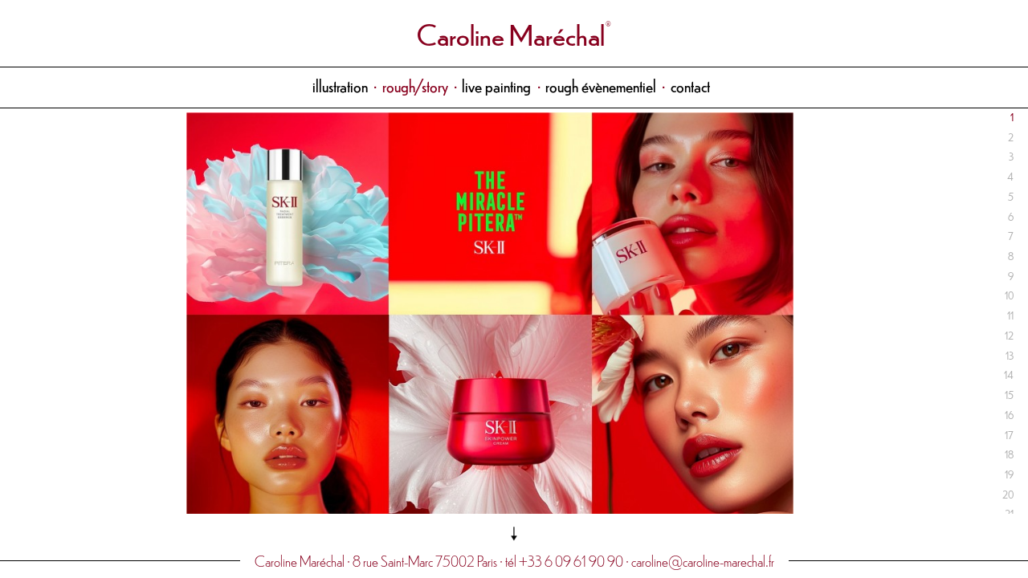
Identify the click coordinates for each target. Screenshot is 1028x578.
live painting (496, 85)
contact (690, 85)
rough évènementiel (600, 85)
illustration (340, 85)
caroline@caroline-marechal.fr (702, 561)
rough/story (415, 85)
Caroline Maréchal (511, 33)
